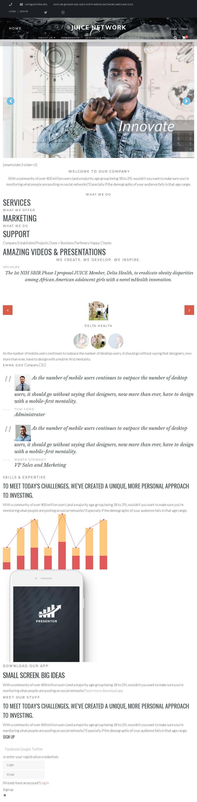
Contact (152, 37)
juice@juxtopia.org (36, 4)
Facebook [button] (12, 749)
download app (112, 690)
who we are (11, 267)
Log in (44, 783)
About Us (45, 37)
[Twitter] (45, 12)
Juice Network (98, 27)
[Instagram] (63, 12)
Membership (70, 37)
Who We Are (81, 112)
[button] (81, 341)
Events (131, 37)
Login (12, 11)
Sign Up (24, 11)
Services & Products (101, 37)
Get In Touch (115, 112)
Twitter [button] (37, 749)
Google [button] (26, 749)
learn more (94, 690)
